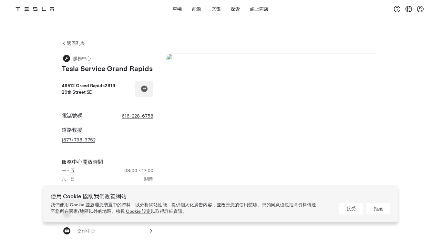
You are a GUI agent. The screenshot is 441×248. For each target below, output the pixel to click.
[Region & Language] (409, 9)
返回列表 (76, 43)
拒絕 (378, 208)
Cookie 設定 (138, 211)
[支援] (397, 9)
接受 (351, 208)
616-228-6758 (137, 116)
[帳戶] (420, 9)
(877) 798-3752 (79, 139)
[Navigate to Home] (34, 9)
